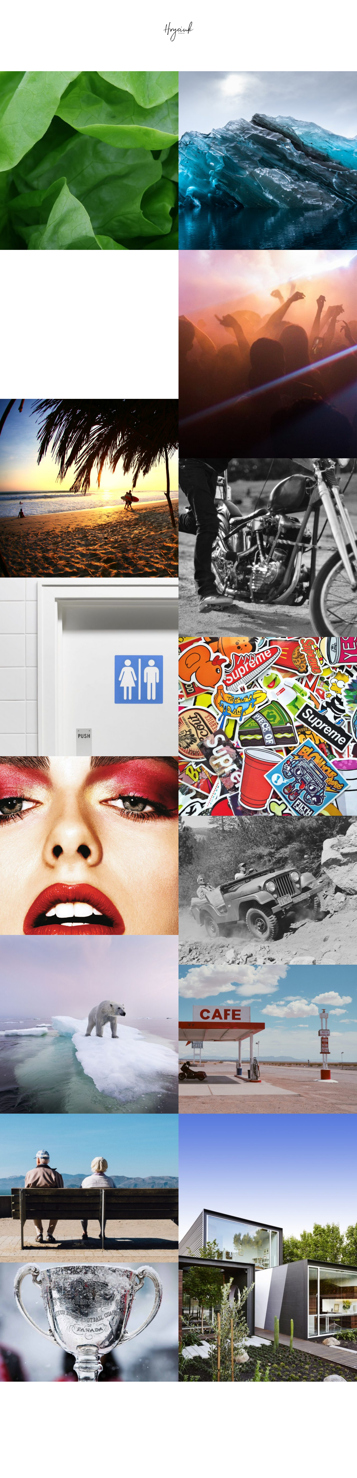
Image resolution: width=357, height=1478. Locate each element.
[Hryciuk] (178, 31)
